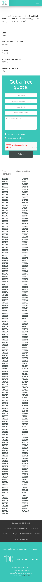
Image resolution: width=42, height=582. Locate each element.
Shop (26, 549)
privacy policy (20, 134)
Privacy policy (33, 549)
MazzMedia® (25, 576)
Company (6, 549)
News (13, 549)
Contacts (20, 549)
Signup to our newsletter (15, 138)
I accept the (16, 134)
